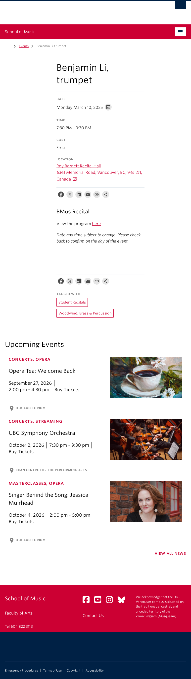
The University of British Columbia (82, 10)
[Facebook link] (88, 601)
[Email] (87, 195)
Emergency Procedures (21, 670)
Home (8, 45)
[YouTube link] (99, 601)
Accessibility (95, 670)
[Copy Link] (96, 195)
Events (24, 46)
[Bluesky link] (123, 601)
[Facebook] (60, 195)
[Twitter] (69, 195)
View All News (170, 554)
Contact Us (93, 615)
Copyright (74, 670)
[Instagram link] (111, 601)
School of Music (20, 31)
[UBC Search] (180, 6)
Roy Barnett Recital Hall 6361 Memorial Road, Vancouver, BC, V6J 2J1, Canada (99, 173)
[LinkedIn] (78, 195)
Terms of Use (52, 670)
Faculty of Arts (19, 613)
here (96, 223)
